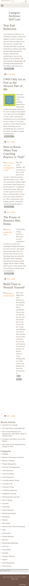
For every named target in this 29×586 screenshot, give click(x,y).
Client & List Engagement (10, 467)
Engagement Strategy (9, 493)
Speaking (5, 553)
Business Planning (8, 460)
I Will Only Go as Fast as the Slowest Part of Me (14, 84)
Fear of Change (7, 500)
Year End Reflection (9, 27)
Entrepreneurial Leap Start (11, 497)
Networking (6, 523)
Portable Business (8, 536)
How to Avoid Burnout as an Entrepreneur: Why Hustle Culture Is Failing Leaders (14, 434)
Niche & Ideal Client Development (13, 526)
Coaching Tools (7, 484)
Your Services (6, 566)
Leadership (6, 507)
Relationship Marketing (10, 543)
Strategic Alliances (8, 556)
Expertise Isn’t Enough (9, 425)
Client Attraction (7, 470)
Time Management (8, 563)
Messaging (5, 517)
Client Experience (8, 477)
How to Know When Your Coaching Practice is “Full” (14, 152)
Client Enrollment (8, 474)
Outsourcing (6, 533)
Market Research (7, 510)
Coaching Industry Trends (10, 480)
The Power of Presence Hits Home (11, 221)
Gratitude (5, 503)
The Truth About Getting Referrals (13, 428)
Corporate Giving (8, 487)
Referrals (5, 540)
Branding (5, 454)
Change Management (9, 464)
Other (4, 530)
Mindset (5, 520)
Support (4, 559)
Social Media (6, 549)
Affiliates (24, 577)
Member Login (14, 579)
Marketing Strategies (9, 513)
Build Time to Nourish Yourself (13, 285)
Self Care (5, 546)
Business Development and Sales (13, 457)
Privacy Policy (10, 577)
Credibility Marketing (9, 490)
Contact (4, 577)
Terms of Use (18, 577)
